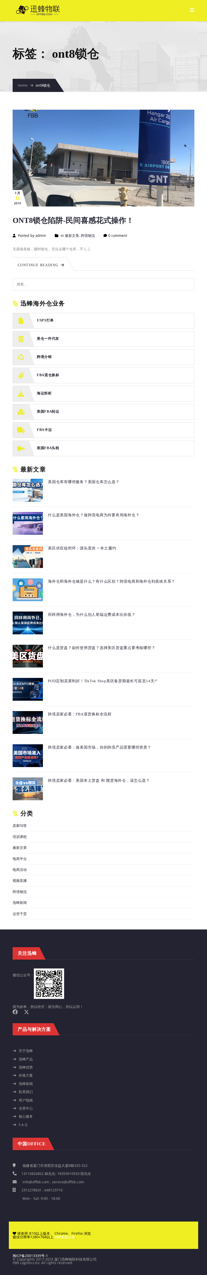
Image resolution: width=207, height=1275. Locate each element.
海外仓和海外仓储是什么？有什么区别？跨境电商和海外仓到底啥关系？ (111, 581)
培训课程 (20, 836)
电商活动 (20, 869)
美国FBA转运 (48, 412)
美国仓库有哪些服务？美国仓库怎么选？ (84, 482)
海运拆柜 (44, 393)
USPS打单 (45, 320)
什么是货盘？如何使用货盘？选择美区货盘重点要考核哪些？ (101, 648)
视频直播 (20, 880)
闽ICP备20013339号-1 (30, 1255)
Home (23, 85)
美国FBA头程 (48, 448)
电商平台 (20, 858)
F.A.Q (23, 1124)
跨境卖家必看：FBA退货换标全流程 (80, 714)
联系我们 (26, 1091)
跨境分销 (44, 357)
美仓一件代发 (48, 339)
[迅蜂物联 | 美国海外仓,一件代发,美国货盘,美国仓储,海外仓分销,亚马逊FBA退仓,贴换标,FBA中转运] (38, 7)
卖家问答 (20, 825)
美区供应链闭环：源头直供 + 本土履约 (82, 548)
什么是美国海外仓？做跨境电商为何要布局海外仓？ (93, 515)
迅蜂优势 (26, 1067)
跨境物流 (88, 235)
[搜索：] (103, 280)
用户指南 (26, 1100)
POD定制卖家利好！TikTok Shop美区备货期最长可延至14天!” (103, 681)
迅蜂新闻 (20, 902)
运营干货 (20, 913)
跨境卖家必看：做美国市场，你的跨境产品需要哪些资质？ (99, 747)
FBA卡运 (44, 430)
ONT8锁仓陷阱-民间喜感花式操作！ (73, 220)
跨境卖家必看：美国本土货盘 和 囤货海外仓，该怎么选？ (99, 780)
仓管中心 (26, 1108)
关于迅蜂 (26, 1050)
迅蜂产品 (26, 1059)
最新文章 (72, 235)
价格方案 (26, 1075)
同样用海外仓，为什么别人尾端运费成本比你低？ (92, 615)
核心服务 (26, 1116)
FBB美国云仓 (65, 1236)
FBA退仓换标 (48, 375)
